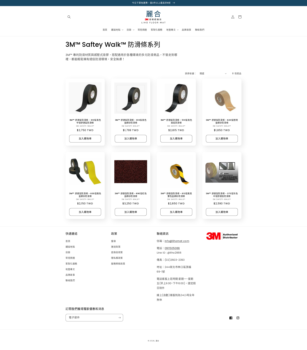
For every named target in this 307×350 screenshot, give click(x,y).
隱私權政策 (117, 257)
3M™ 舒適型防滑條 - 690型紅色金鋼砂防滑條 (131, 195)
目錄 (68, 252)
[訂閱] (119, 317)
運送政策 (115, 246)
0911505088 (172, 248)
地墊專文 (70, 269)
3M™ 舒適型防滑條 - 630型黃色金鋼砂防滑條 (85, 195)
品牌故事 (70, 274)
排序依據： (191, 73)
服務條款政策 (118, 263)
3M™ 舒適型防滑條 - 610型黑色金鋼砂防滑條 (130, 121)
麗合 (157, 341)
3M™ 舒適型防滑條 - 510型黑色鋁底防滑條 (176, 121)
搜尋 (113, 241)
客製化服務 (71, 263)
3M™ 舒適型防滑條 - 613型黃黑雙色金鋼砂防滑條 (176, 195)
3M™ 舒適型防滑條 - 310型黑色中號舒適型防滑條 (85, 121)
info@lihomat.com (177, 241)
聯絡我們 (70, 280)
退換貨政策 (117, 252)
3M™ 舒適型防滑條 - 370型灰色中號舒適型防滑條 (222, 195)
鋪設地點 (70, 246)
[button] (69, 16)
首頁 (68, 241)
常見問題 (70, 257)
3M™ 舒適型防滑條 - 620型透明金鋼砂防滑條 (222, 121)
